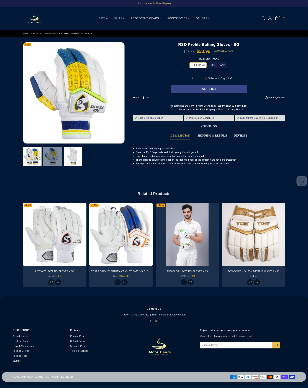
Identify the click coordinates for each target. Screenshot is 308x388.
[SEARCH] (263, 18)
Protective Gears (145, 18)
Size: (209, 58)
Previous (28, 93)
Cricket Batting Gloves (44, 33)
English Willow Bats (23, 346)
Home (26, 33)
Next (121, 93)
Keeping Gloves (21, 351)
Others (202, 18)
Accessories (177, 18)
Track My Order (20, 341)
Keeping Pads (19, 355)
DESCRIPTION (180, 135)
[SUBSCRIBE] (276, 344)
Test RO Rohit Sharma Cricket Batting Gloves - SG (125, 271)
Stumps (16, 360)
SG (215, 126)
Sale (27, 44)
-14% (94, 205)
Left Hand (198, 65)
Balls (118, 18)
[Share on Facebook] (143, 98)
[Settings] (282, 18)
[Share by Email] (148, 98)
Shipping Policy (78, 346)
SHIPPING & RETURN (212, 135)
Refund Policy (77, 341)
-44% (161, 205)
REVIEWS (240, 135)
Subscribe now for (154, 3)
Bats (102, 18)
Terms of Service (79, 351)
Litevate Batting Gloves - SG (54, 271)
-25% (28, 205)
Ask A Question (276, 97)
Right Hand (218, 65)
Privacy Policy (78, 336)
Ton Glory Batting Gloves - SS (187, 271)
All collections (20, 336)
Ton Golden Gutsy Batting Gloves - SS (253, 271)
